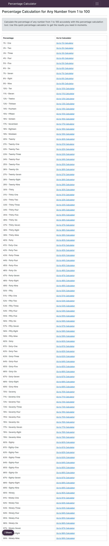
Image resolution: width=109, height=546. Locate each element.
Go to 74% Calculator (65, 412)
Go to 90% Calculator (65, 493)
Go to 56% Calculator (65, 321)
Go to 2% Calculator (64, 48)
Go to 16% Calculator (65, 119)
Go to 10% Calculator (65, 88)
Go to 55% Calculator (65, 316)
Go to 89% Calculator (65, 488)
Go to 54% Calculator (65, 311)
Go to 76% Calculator (65, 422)
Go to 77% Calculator (65, 427)
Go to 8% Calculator (65, 78)
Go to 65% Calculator (65, 366)
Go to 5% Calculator (65, 63)
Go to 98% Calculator (65, 533)
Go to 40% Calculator (65, 240)
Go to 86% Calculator (65, 472)
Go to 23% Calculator (65, 154)
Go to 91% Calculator (65, 498)
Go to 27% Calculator (65, 174)
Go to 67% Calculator (65, 376)
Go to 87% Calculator (65, 477)
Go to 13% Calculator (65, 104)
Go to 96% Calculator (65, 523)
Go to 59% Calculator (65, 336)
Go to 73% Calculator (65, 407)
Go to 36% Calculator (65, 220)
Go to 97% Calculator (65, 528)
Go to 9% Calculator (65, 83)
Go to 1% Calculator (64, 43)
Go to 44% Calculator (65, 260)
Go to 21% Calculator (65, 144)
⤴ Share (8, 532)
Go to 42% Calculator (65, 250)
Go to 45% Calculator (65, 265)
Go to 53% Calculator (65, 306)
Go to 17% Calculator (65, 124)
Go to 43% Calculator (65, 255)
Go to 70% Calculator (65, 392)
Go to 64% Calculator (65, 361)
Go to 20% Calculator (65, 139)
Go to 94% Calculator (65, 513)
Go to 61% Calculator (65, 346)
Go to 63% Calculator (65, 356)
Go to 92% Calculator (65, 503)
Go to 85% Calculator (65, 467)
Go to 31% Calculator (65, 194)
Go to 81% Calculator (65, 447)
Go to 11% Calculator (65, 93)
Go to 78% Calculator (65, 432)
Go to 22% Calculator (65, 149)
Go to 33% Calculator (65, 205)
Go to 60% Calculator (65, 341)
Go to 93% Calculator (65, 508)
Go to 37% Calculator (65, 225)
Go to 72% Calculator (65, 402)
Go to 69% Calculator (65, 386)
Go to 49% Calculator (65, 285)
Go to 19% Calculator (65, 134)
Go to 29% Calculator (65, 184)
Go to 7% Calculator (64, 73)
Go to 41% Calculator (65, 245)
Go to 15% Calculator (65, 114)
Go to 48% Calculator (65, 280)
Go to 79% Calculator (65, 437)
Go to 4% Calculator (65, 58)
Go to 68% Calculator (65, 381)
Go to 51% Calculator (65, 296)
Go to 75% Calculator (65, 417)
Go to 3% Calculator (65, 53)
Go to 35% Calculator (65, 215)
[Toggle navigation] (97, 3)
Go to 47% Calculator (65, 275)
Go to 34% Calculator (65, 210)
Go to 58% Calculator (65, 331)
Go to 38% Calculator (65, 230)
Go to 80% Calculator (65, 442)
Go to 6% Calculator (65, 68)
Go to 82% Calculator (65, 452)
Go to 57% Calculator (65, 326)
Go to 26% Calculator (65, 169)
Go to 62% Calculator (65, 351)
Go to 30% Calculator (65, 189)
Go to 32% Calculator (65, 200)
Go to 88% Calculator (65, 483)
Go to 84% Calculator (65, 462)
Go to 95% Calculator (65, 518)
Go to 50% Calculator (65, 290)
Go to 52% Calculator (65, 301)
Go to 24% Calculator (65, 159)
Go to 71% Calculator (65, 397)
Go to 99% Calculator (65, 538)
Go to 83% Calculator (65, 457)
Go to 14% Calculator (65, 109)
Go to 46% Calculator (65, 270)
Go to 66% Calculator (65, 371)
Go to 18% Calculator (65, 129)
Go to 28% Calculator (65, 179)
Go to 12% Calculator (65, 98)
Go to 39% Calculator (65, 235)
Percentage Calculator (22, 3)
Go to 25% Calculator (65, 164)
